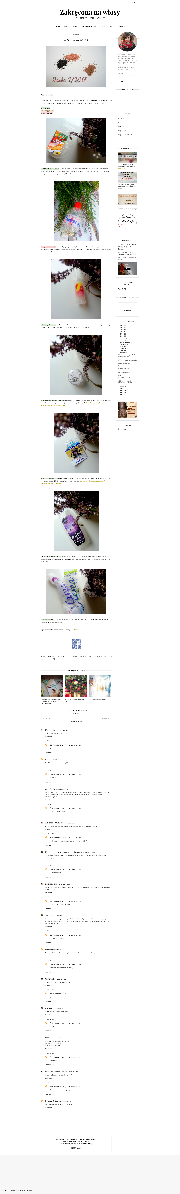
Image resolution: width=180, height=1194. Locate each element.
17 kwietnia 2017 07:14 (62, 789)
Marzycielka (50, 730)
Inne (78, 713)
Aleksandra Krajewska (54, 823)
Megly (47, 1038)
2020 (122, 331)
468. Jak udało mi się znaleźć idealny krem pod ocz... (126, 355)
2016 (122, 390)
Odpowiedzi (50, 741)
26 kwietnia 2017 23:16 (65, 1101)
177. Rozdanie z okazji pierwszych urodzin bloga (126, 166)
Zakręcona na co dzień (125, 139)
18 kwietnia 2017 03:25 (61, 1008)
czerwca (123, 348)
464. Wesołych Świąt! (124, 372)
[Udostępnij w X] (70, 710)
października (124, 343)
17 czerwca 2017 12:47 (75, 745)
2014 (122, 394)
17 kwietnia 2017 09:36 (89, 852)
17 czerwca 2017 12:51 (75, 1057)
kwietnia (123, 352)
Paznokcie (121, 127)
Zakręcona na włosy (90, 11)
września (123, 344)
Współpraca (45, 3)
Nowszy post (46, 718)
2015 (122, 392)
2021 (122, 329)
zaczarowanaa (51, 884)
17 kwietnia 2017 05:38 (55, 759)
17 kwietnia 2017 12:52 (59, 949)
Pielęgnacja (122, 131)
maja (122, 350)
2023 (122, 325)
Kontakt (122, 26)
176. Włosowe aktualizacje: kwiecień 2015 (127, 228)
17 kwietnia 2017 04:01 (62, 730)
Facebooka (74, 630)
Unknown (49, 949)
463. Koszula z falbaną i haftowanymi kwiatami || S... (126, 376)
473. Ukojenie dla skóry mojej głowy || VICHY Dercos (127, 246)
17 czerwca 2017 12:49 (75, 935)
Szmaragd (49, 979)
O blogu (112, 26)
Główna (57, 26)
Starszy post (106, 718)
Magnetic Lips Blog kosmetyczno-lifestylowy (64, 852)
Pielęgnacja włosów (125, 135)
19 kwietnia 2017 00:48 (72, 1072)
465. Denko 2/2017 (123, 368)
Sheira (47, 915)
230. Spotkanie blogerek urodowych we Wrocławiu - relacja (127, 187)
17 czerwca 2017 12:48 (75, 838)
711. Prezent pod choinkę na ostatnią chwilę (74, 700)
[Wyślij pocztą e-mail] (65, 710)
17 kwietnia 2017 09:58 (64, 884)
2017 (122, 337)
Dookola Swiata (51, 1101)
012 (46, 759)
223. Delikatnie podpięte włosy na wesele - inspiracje (127, 208)
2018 (122, 335)
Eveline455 (49, 1008)
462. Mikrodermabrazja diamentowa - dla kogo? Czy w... (127, 381)
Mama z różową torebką (55, 1072)
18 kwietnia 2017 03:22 (60, 979)
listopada (123, 341)
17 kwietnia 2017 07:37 (70, 823)
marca (122, 387)
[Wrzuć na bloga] (68, 710)
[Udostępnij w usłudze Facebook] (73, 710)
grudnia (123, 339)
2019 (122, 333)
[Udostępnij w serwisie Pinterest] (76, 710)
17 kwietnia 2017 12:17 (57, 916)
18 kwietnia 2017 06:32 (57, 1038)
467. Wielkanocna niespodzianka (127, 360)
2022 (122, 327)
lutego (122, 389)
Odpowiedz (48, 736)
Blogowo (121, 118)
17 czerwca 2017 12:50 (75, 964)
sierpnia (123, 346)
